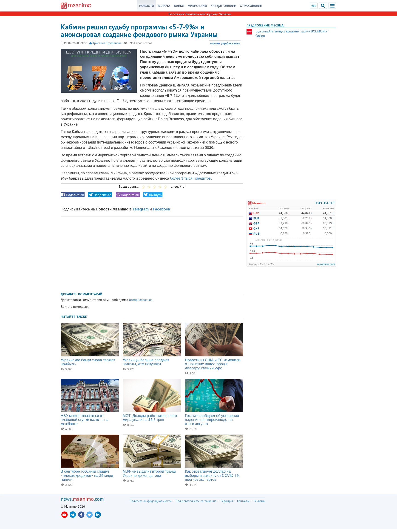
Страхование (251, 5)
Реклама (259, 501)
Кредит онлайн (223, 5)
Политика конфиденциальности (150, 501)
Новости (146, 5)
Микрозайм (197, 5)
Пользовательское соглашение (196, 501)
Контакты (243, 501)
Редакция (227, 501)
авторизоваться (141, 299)
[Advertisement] (152, 253)
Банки (179, 5)
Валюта (164, 5)
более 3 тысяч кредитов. (191, 178)
